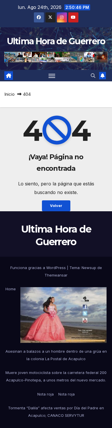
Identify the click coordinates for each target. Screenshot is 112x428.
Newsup (89, 267)
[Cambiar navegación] (52, 76)
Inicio (9, 94)
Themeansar (56, 275)
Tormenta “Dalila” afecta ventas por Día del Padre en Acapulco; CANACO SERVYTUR (56, 412)
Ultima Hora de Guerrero (56, 41)
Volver (56, 206)
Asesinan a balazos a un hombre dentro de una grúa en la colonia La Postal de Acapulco (56, 355)
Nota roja (45, 394)
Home (10, 289)
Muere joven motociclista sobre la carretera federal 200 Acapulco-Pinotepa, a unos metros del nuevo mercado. (56, 376)
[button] (93, 75)
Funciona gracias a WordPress (38, 267)
